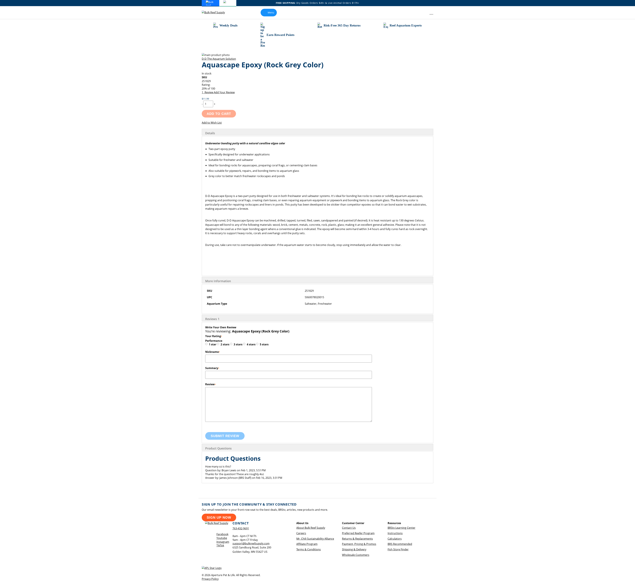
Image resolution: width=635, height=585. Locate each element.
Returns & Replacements (357, 538)
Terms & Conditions (308, 549)
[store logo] (216, 12)
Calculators (395, 538)
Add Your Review (224, 92)
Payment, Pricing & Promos (359, 544)
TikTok (220, 545)
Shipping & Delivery (354, 549)
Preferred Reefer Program (358, 533)
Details (210, 133)
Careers (301, 533)
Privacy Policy (210, 579)
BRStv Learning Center (401, 528)
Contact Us (349, 528)
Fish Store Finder (398, 549)
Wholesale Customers (355, 555)
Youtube (221, 538)
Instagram (222, 542)
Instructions (395, 533)
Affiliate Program (307, 544)
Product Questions (218, 448)
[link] (424, 12)
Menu (271, 12)
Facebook (222, 534)
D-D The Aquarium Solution (219, 59)
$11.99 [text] (205, 98)
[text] (317, 89)
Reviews (212, 319)
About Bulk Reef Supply (310, 528)
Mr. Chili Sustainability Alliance (315, 538)
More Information (218, 281)
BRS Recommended (400, 544)
